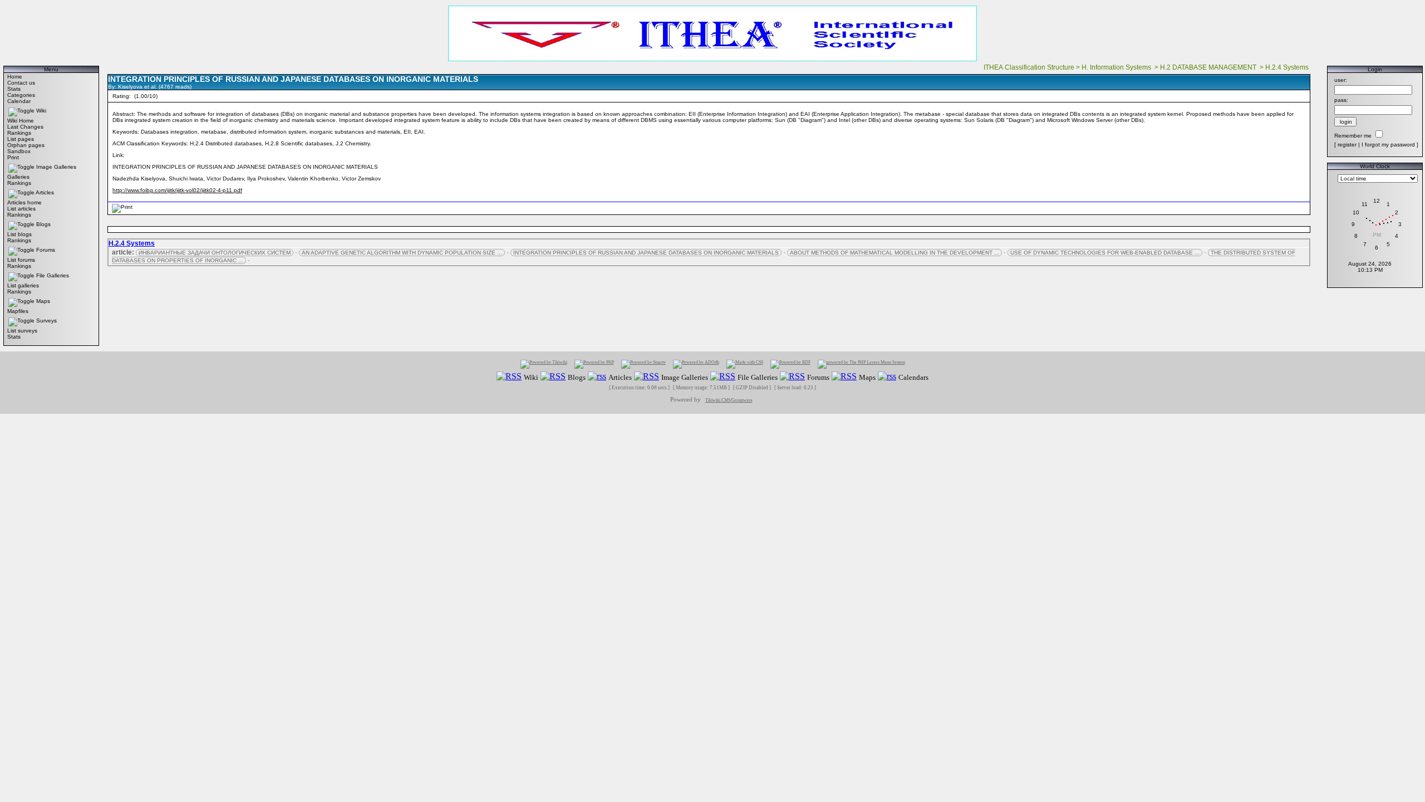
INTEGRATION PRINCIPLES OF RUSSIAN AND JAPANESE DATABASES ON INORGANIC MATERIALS (646, 253)
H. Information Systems (1117, 67)
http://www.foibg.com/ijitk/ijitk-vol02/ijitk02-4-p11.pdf (177, 190)
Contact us (21, 83)
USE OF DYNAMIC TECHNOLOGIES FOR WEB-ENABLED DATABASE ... (1105, 253)
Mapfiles (17, 311)
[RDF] (790, 364)
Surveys (46, 320)
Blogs (43, 224)
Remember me (1353, 136)
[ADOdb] (696, 364)
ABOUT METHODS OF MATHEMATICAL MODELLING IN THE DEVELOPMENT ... (894, 253)
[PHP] (594, 364)
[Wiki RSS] (509, 377)
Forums (45, 250)
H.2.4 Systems (1287, 67)
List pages (20, 139)
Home (14, 77)
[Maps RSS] (844, 377)
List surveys (22, 330)
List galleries (23, 285)
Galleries (18, 177)
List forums (21, 260)
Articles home (24, 202)
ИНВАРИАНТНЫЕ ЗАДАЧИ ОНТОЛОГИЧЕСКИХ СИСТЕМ (215, 253)
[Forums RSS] (792, 377)
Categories (21, 95)
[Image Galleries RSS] (646, 377)
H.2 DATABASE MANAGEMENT (1209, 67)
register (1347, 144)
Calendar (19, 101)
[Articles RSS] (597, 377)
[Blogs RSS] (553, 377)
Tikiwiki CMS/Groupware (729, 400)
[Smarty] (643, 364)
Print (13, 157)
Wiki (41, 110)
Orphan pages (26, 145)
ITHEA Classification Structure (1029, 67)
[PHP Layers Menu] (861, 364)
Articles (45, 192)
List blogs (19, 234)
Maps (43, 301)
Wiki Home (20, 121)
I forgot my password (1388, 144)
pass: (1341, 100)
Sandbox (19, 151)
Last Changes (25, 127)
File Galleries (52, 275)
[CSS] (745, 364)
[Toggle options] (21, 110)
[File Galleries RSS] (722, 377)
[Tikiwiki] (544, 364)
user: (1340, 80)
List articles (21, 209)
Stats (14, 89)
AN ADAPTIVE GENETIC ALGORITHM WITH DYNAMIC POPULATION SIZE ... (402, 253)
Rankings (19, 133)
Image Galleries (56, 167)
